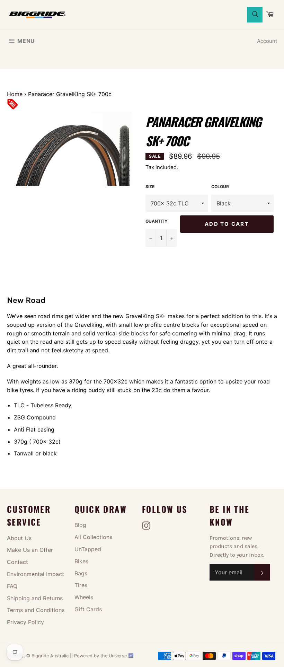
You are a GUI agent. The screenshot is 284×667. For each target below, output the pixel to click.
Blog (80, 524)
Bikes (81, 561)
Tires (80, 585)
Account (267, 41)
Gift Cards (88, 609)
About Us (19, 538)
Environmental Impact (35, 574)
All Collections (93, 537)
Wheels (83, 597)
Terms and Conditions (35, 609)
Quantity (156, 221)
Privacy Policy (25, 622)
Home (15, 94)
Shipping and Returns (35, 598)
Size (149, 186)
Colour (220, 186)
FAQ (12, 586)
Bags (80, 573)
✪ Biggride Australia (48, 655)
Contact (17, 561)
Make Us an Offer (30, 549)
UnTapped (87, 549)
